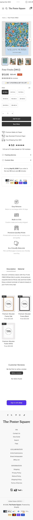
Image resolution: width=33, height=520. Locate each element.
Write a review (16, 373)
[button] (6, 78)
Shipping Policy (16, 479)
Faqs (16, 443)
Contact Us (16, 433)
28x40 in (14, 105)
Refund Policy (16, 476)
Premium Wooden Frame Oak (8, 315)
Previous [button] (3, 39)
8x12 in (13, 92)
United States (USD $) (15, 501)
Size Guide (16, 437)
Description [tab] (11, 269)
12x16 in (20, 92)
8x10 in (5, 92)
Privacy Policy (16, 473)
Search (16, 440)
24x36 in (5, 105)
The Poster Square (15, 505)
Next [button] (29, 39)
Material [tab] (21, 269)
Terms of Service (16, 483)
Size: (3, 88)
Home (4, 17)
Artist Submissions (16, 453)
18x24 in (13, 98)
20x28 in (22, 98)
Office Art (16, 460)
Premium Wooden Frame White (8, 342)
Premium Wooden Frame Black (24, 315)
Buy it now (16, 124)
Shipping (16, 469)
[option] (16, 38)
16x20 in (5, 98)
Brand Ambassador (16, 456)
